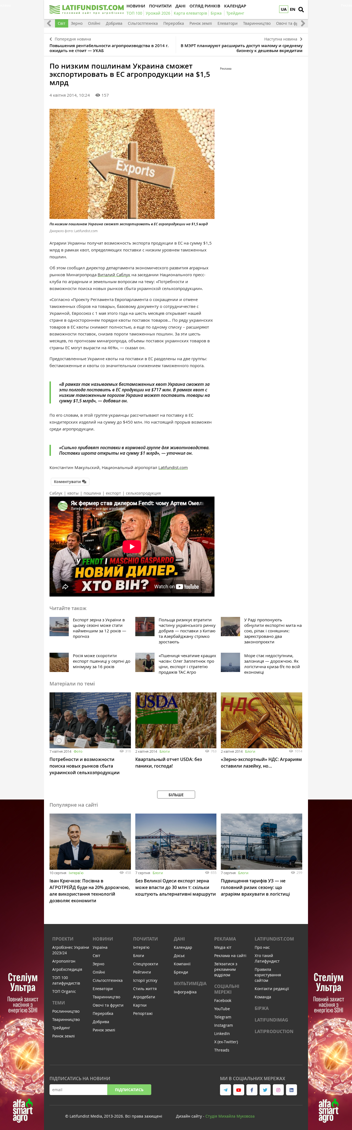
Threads (221, 1050)
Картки (140, 1005)
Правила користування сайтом (268, 975)
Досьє (179, 955)
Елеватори (228, 23)
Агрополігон (63, 961)
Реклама (225, 939)
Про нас (262, 947)
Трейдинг (61, 1027)
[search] (301, 9)
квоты (73, 493)
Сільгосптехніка (143, 23)
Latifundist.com (173, 467)
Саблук (56, 493)
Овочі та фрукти (291, 23)
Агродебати (144, 996)
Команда (263, 996)
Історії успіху (145, 980)
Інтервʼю (76, 872)
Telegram (222, 1017)
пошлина (92, 493)
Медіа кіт (223, 947)
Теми (58, 1003)
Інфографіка (185, 991)
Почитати (145, 939)
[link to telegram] (225, 1089)
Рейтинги (142, 972)
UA (284, 9)
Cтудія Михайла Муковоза (230, 1116)
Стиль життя (145, 988)
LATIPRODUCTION (274, 1031)
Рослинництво (65, 1011)
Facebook (222, 1000)
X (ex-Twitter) (226, 1041)
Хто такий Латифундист (267, 958)
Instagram (223, 1025)
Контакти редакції (272, 988)
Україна (100, 947)
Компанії (182, 963)
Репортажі (143, 1013)
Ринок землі (200, 23)
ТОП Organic (64, 991)
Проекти (62, 939)
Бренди (181, 972)
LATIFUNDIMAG (271, 1020)
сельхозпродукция (143, 493)
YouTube (222, 1008)
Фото (78, 751)
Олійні (94, 23)
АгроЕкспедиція (67, 969)
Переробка (173, 23)
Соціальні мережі (226, 989)
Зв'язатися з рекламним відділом (225, 969)
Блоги (165, 751)
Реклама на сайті (230, 955)
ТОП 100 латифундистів (66, 980)
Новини (103, 939)
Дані (179, 939)
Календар (183, 947)
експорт (113, 493)
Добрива (114, 23)
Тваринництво (257, 23)
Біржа (262, 1008)
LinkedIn (222, 1033)
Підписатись (129, 1089)
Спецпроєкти (145, 963)
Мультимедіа (190, 983)
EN (292, 9)
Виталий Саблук (114, 274)
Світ (61, 23)
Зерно (76, 23)
